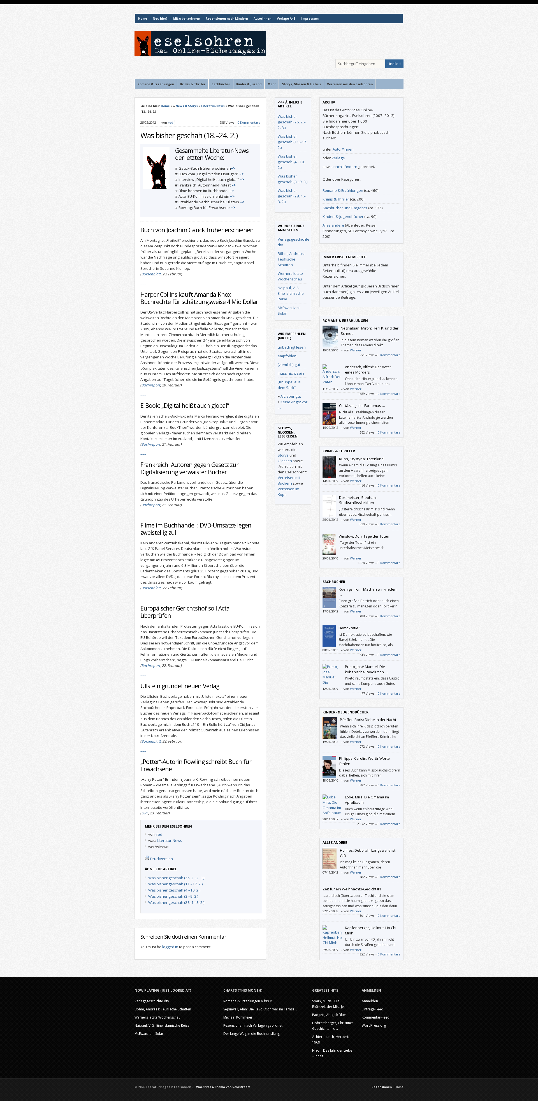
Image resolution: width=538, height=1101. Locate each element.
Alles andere (333, 225)
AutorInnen (262, 18)
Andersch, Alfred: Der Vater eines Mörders (368, 369)
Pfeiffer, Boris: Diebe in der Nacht (368, 719)
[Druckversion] (147, 858)
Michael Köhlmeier (237, 1017)
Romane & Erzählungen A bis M (247, 1001)
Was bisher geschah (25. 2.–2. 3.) (176, 877)
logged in (170, 946)
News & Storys (187, 106)
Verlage (338, 157)
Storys (283, 455)
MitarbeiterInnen (186, 18)
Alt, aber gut (290, 396)
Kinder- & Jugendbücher (343, 216)
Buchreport (151, 385)
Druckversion (161, 858)
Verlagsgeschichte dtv (151, 1001)
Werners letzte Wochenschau (157, 1017)
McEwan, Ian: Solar (148, 1033)
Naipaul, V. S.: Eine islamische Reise (291, 293)
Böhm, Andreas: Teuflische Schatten (291, 259)
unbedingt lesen (292, 347)
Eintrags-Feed (372, 1009)
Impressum (310, 18)
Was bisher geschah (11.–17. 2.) (175, 883)
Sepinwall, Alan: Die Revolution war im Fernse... (260, 1009)
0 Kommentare (249, 122)
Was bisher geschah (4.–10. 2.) (174, 890)
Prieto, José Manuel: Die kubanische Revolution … (366, 669)
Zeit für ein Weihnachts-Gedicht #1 (352, 889)
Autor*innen (343, 149)
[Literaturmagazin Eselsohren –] (200, 54)
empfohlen (287, 355)
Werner (355, 350)
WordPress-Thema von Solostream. (223, 1087)
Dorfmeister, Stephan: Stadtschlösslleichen (358, 500)
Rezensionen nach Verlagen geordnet (252, 1025)
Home (142, 18)
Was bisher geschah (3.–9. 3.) (173, 896)
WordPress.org (374, 1025)
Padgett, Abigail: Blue (329, 1014)
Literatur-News (213, 106)
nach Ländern (345, 166)
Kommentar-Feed (375, 1017)
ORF (145, 813)
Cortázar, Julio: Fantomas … (362, 405)
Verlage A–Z (286, 18)
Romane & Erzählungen (343, 190)
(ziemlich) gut (289, 364)
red (170, 122)
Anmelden (370, 1001)
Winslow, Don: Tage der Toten (364, 536)
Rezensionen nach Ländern (227, 18)
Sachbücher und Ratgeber (345, 207)
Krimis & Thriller (336, 199)
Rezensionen (382, 1087)
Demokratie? (349, 627)
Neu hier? (160, 18)
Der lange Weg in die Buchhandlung (251, 1033)
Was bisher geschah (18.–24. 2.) (189, 135)
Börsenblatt (151, 274)
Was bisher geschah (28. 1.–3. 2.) (176, 902)
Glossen (285, 460)
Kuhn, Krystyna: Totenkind (361, 458)
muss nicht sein (291, 373)
